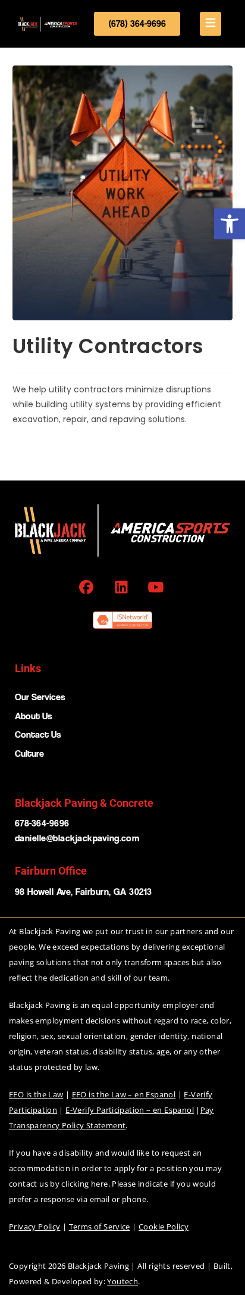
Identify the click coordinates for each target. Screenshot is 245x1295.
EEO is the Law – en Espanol (124, 1094)
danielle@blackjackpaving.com (77, 838)
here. (100, 1183)
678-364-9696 (42, 823)
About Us (33, 716)
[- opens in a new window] (87, 587)
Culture (29, 753)
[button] (229, 223)
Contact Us (38, 734)
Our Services (40, 697)
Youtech (122, 1281)
